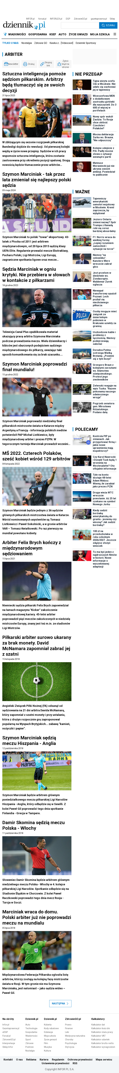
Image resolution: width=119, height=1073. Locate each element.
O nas (19, 1059)
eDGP (5, 1032)
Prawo (68, 1024)
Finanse (69, 1028)
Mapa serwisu (104, 1059)
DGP (68, 19)
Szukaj (110, 25)
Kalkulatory (98, 1019)
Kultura (47, 1050)
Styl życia (69, 1047)
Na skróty (8, 1019)
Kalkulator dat (98, 1024)
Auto (27, 1024)
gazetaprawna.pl (99, 19)
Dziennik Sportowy (86, 43)
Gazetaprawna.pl (10, 1028)
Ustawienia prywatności (55, 1063)
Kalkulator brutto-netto (102, 1043)
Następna (58, 1003)
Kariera (44, 1059)
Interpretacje (8, 1043)
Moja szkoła (50, 1036)
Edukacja (48, 1032)
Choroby (69, 1039)
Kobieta (47, 1024)
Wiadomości (31, 1036)
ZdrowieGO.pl (80, 19)
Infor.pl (5, 1024)
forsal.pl (42, 19)
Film (46, 1043)
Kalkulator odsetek (100, 1039)
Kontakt (8, 1059)
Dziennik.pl (31, 1019)
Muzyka (48, 1047)
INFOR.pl (30, 19)
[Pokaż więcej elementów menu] (114, 34)
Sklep (112, 19)
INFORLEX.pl (56, 19)
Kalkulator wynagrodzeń (103, 1047)
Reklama (31, 1059)
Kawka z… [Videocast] (61, 43)
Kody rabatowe (51, 1028)
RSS (75, 1063)
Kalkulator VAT (98, 1036)
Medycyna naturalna (75, 1036)
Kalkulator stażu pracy (102, 1032)
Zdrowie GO (40, 43)
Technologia (31, 1028)
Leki (67, 1032)
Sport (28, 1039)
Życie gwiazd (50, 1039)
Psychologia (71, 1043)
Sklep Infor (7, 1047)
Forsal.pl (6, 1036)
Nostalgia (26, 43)
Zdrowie (29, 1043)
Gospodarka (31, 1032)
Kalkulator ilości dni (100, 1028)
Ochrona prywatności (80, 1059)
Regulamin (58, 1059)
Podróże (29, 1047)
